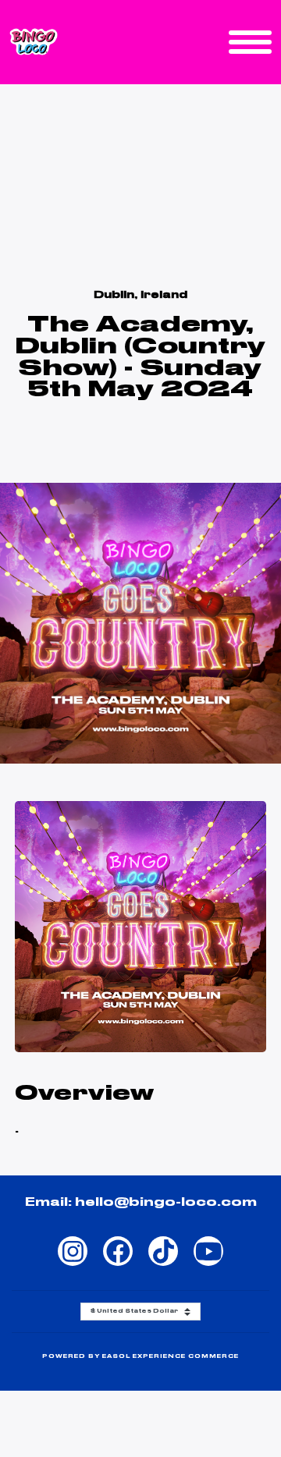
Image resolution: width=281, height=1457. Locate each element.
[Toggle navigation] (250, 42)
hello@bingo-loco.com (166, 1202)
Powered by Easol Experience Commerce (141, 1356)
